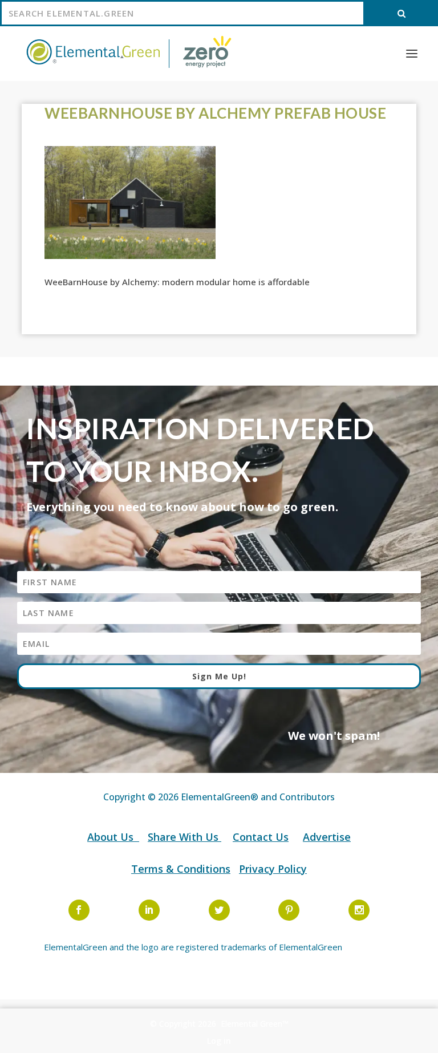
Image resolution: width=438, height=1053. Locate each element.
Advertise (327, 837)
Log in (219, 1040)
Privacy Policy (273, 869)
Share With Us (184, 837)
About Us (111, 837)
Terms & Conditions (180, 869)
